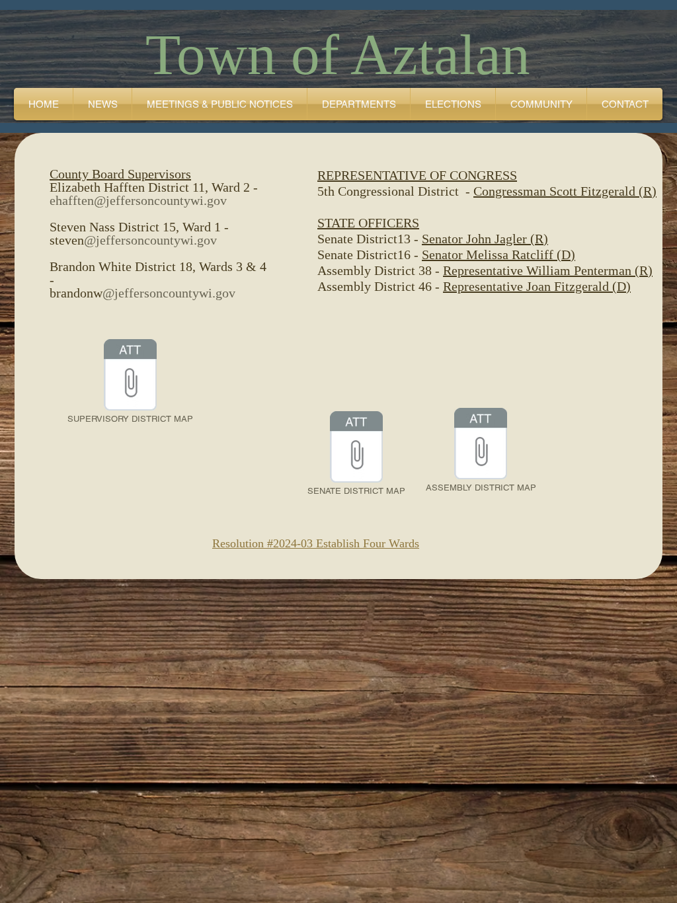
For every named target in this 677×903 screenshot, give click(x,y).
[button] (219, 104)
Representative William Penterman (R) (548, 270)
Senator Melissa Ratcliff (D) (498, 254)
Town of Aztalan (337, 54)
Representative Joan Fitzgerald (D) (537, 286)
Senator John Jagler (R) (485, 238)
